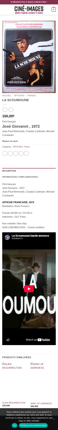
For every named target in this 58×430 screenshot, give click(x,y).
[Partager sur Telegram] (26, 153)
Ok (14, 425)
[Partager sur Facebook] (10, 153)
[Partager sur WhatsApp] (5, 153)
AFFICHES (19, 95)
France (31, 95)
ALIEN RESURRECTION (13, 403)
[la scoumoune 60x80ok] (29, 57)
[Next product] (5, 109)
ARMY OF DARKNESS (41, 403)
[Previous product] (10, 109)
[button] (4, 9)
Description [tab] (9, 171)
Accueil (6, 95)
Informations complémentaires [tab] (20, 177)
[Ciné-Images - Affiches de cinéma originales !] (29, 9)
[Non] (54, 420)
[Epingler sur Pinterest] (21, 153)
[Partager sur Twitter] (15, 153)
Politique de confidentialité (33, 425)
